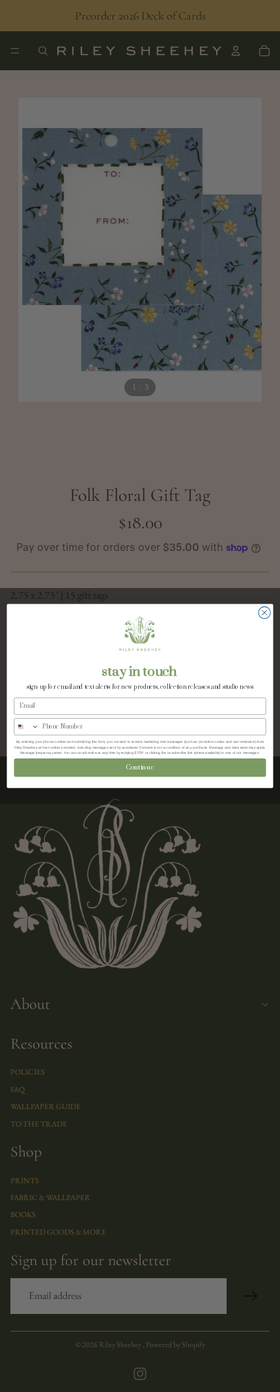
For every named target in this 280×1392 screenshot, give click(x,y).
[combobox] (26, 726)
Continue (140, 767)
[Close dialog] (264, 613)
